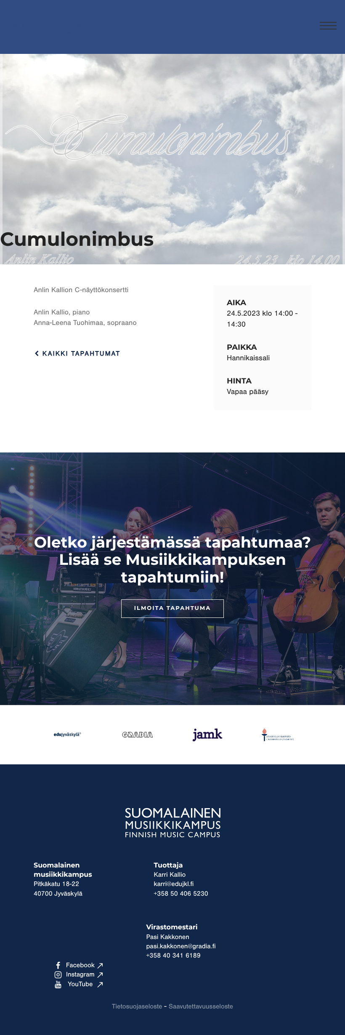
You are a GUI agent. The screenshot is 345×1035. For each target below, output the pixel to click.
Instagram (80, 974)
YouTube (80, 984)
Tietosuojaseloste (137, 1006)
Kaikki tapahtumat (80, 354)
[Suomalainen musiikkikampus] (46, 40)
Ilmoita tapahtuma (172, 608)
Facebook (80, 965)
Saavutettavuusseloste (201, 1006)
